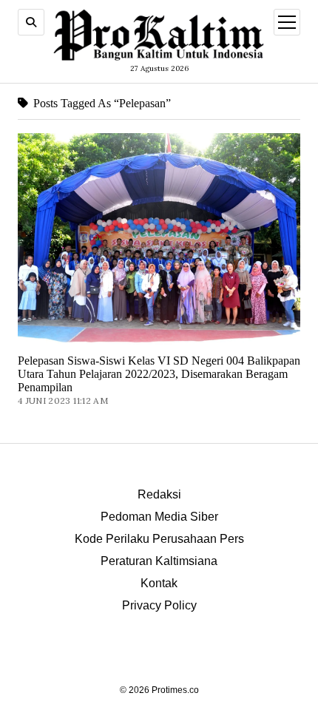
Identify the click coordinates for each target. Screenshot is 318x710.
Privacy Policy (159, 605)
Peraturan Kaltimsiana (159, 561)
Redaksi (159, 494)
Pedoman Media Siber (159, 516)
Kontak (159, 583)
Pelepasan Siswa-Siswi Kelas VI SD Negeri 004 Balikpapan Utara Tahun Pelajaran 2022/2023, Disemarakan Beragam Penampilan (159, 373)
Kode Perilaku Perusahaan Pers (159, 538)
